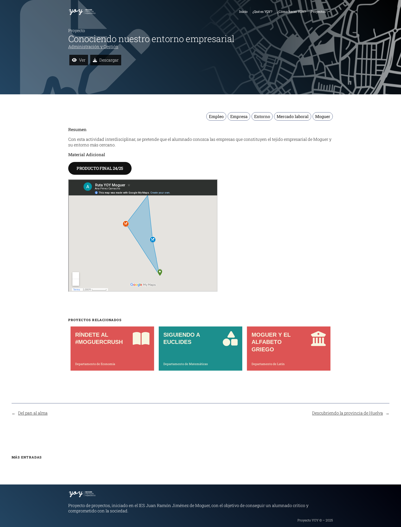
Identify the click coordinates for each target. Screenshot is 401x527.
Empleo (216, 116)
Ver (82, 60)
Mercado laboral (293, 116)
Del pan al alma (33, 413)
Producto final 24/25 (100, 168)
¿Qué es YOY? (262, 11)
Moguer (322, 116)
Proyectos (318, 11)
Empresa (239, 116)
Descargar (109, 60)
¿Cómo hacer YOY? (291, 11)
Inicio (243, 11)
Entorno (262, 116)
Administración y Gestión (93, 46)
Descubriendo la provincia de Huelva (347, 413)
